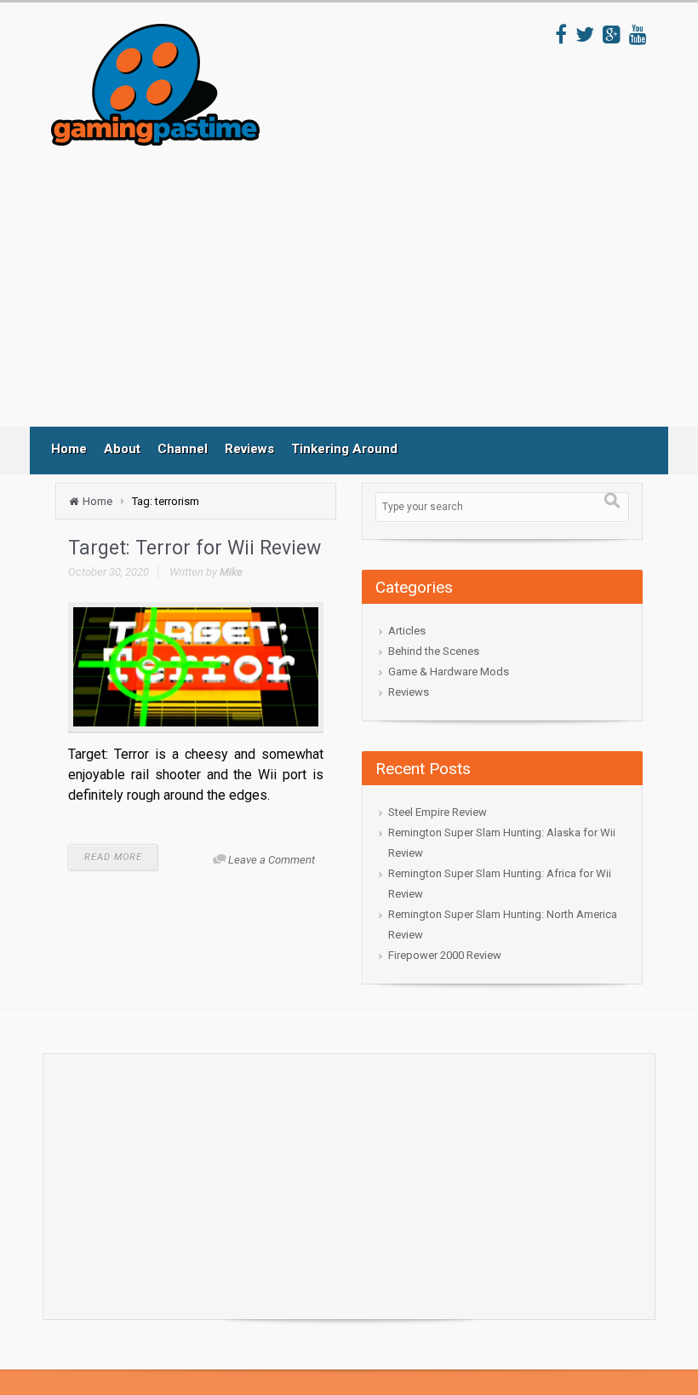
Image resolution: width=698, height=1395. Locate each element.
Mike (231, 571)
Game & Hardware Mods (448, 671)
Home (69, 448)
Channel (182, 448)
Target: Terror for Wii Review (194, 548)
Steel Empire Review (437, 812)
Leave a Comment (271, 859)
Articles (407, 630)
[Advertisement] (365, 286)
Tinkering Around (344, 448)
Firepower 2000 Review (444, 955)
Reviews (249, 448)
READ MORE (113, 857)
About (122, 448)
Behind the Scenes (433, 651)
